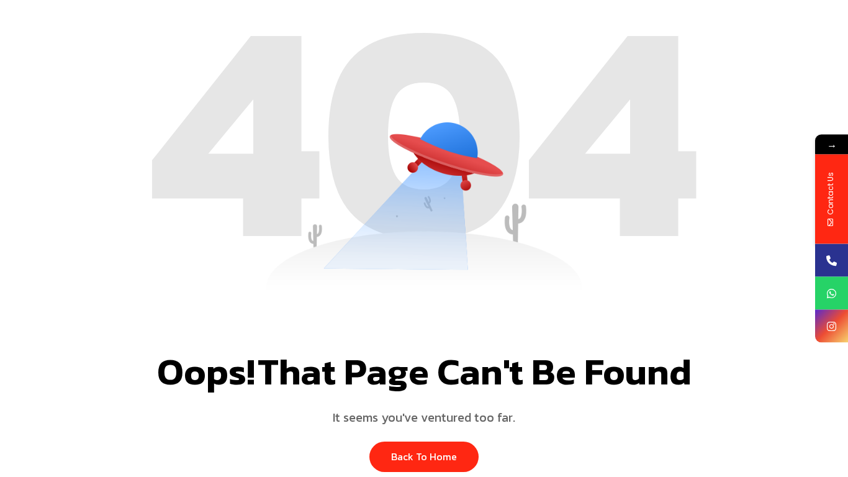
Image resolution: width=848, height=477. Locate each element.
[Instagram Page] (831, 326)
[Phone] (831, 260)
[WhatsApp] (831, 293)
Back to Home (424, 456)
